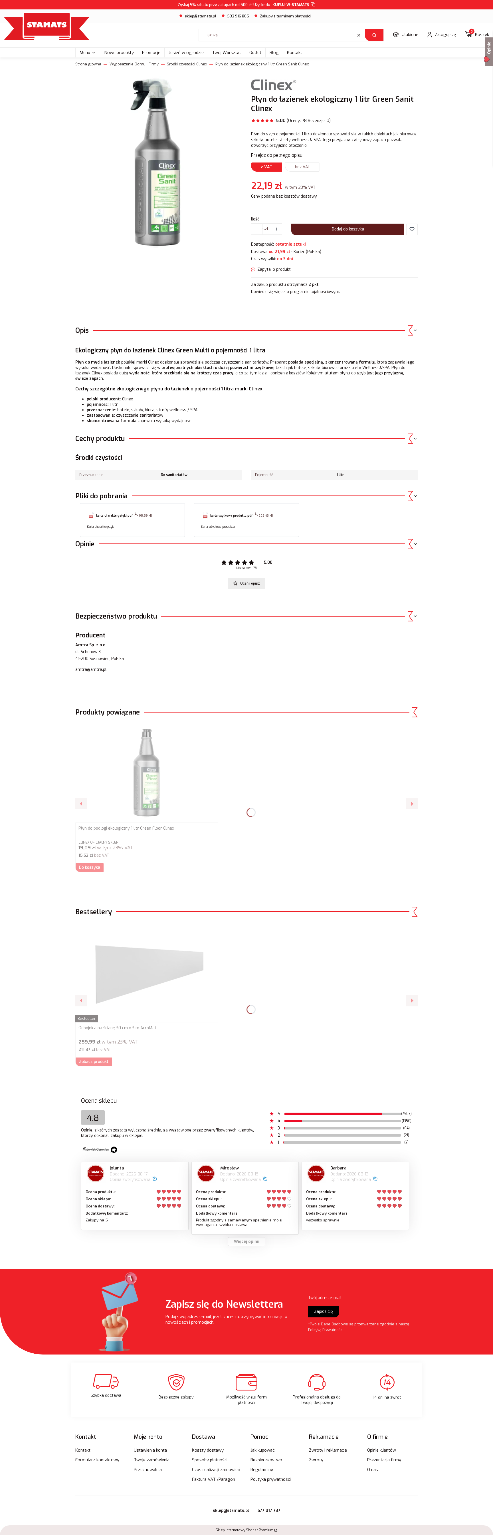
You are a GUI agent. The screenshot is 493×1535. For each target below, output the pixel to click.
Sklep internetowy (244, 1530)
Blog (274, 52)
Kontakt (294, 52)
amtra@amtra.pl (90, 669)
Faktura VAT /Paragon (213, 1479)
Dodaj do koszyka (348, 229)
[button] (374, 35)
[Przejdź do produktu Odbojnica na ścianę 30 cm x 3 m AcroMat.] (146, 972)
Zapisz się (323, 1311)
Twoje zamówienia (151, 1460)
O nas (372, 1469)
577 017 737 (269, 1510)
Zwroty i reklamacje (328, 1450)
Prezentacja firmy (384, 1460)
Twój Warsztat (226, 52)
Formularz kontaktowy (97, 1460)
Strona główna (88, 64)
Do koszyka (89, 867)
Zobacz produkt (94, 1061)
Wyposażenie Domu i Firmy (134, 64)
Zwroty (316, 1460)
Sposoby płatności (209, 1460)
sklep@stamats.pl (200, 16)
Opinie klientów (381, 1450)
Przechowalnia (148, 1469)
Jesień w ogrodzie (186, 52)
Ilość (255, 219)
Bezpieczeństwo (266, 1460)
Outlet (255, 52)
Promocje (151, 52)
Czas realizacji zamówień (216, 1469)
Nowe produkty (119, 52)
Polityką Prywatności (326, 1329)
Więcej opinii (246, 1241)
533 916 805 (238, 16)
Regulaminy (261, 1469)
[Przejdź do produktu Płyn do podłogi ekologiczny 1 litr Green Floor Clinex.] (146, 772)
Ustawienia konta (150, 1450)
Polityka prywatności (270, 1479)
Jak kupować (262, 1450)
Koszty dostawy (208, 1450)
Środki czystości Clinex (187, 64)
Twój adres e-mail (325, 1298)
